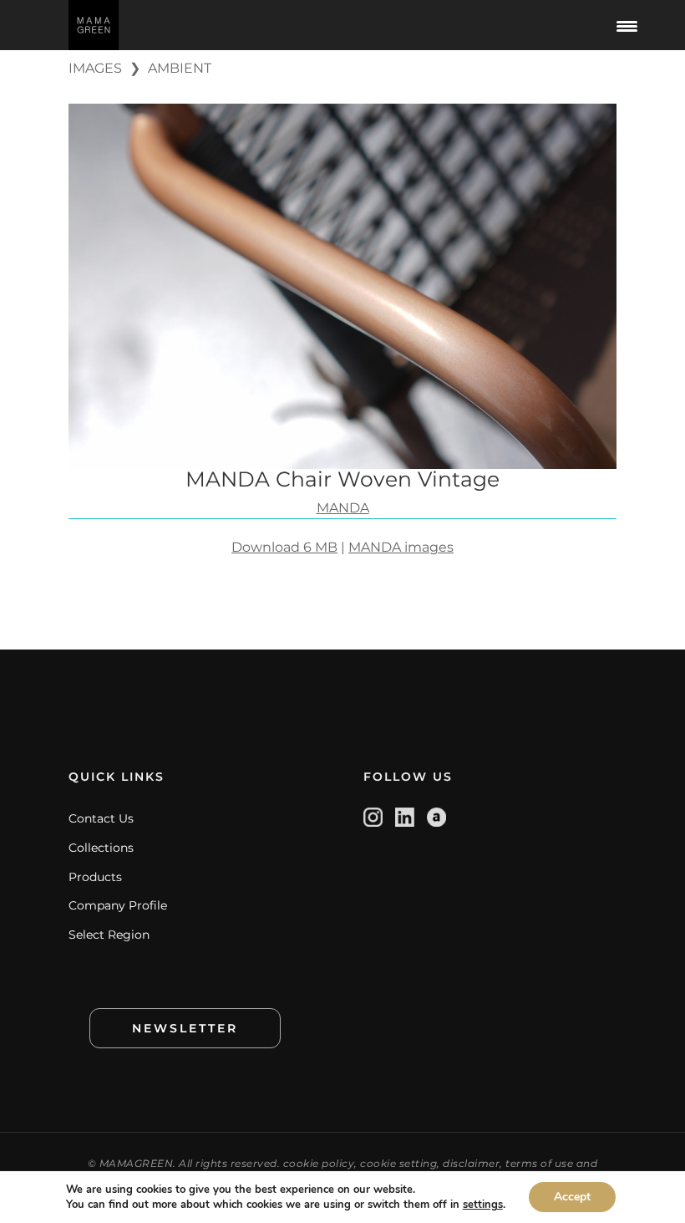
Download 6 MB (284, 547)
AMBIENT (179, 68)
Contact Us (101, 818)
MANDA (343, 508)
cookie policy (319, 1163)
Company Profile (117, 905)
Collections (101, 847)
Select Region (109, 934)
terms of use (539, 1163)
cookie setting (398, 1163)
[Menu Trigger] (627, 25)
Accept (572, 1197)
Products (95, 876)
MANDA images (401, 547)
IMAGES (95, 68)
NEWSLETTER (185, 1028)
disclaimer (471, 1163)
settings (483, 1204)
